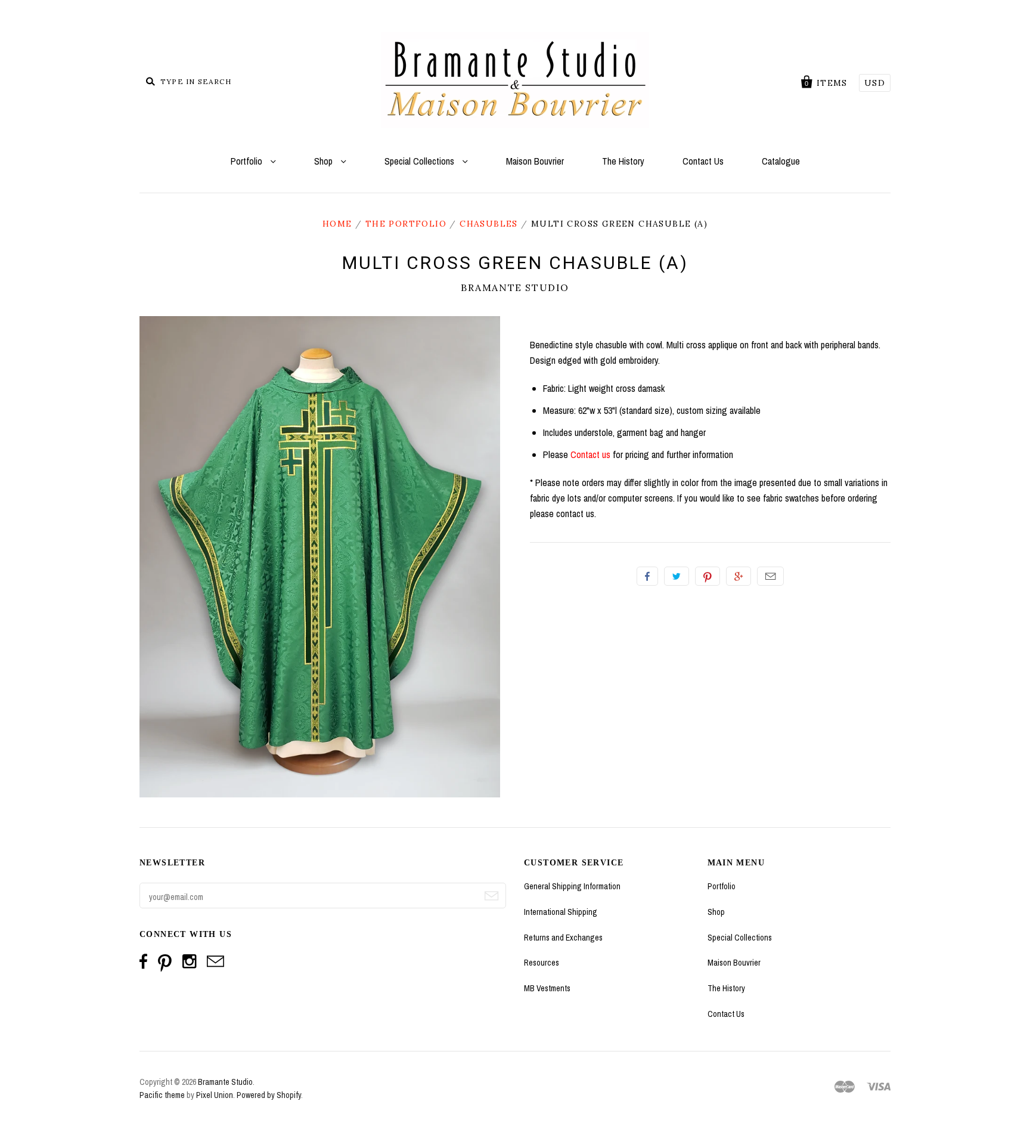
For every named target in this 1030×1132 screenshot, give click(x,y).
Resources (541, 962)
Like (647, 576)
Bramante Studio (515, 287)
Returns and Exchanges (563, 937)
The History (623, 161)
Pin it (707, 576)
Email (770, 576)
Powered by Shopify (269, 1095)
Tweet (676, 576)
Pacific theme (162, 1095)
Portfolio (248, 161)
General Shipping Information (572, 886)
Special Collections (420, 161)
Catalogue (781, 161)
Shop (324, 161)
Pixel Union (214, 1095)
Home (337, 223)
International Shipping (560, 912)
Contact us (590, 454)
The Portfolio (405, 223)
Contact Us (703, 161)
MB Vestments (547, 988)
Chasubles (489, 223)
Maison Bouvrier (535, 161)
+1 (738, 576)
